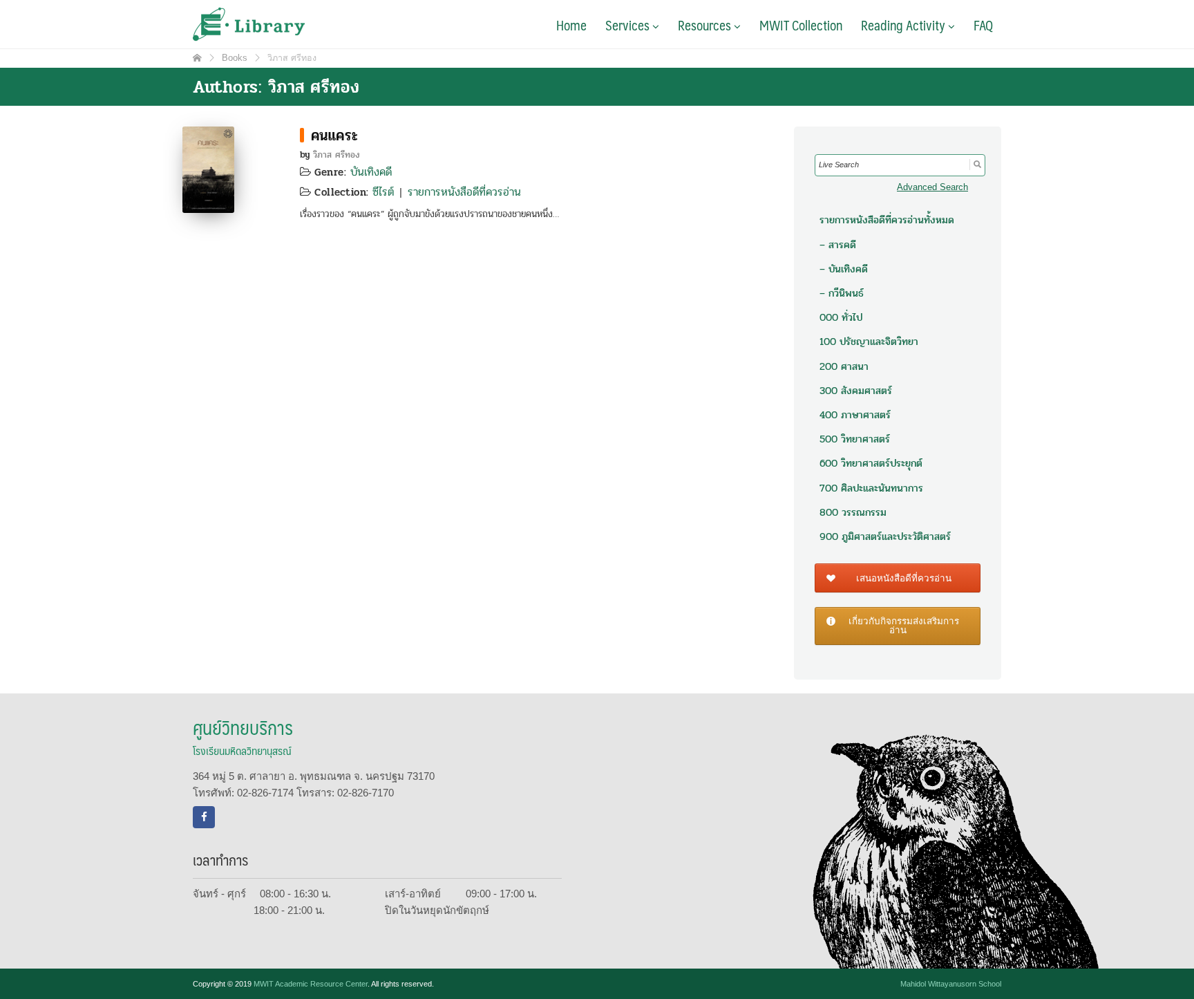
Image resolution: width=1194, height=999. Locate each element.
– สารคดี (837, 244)
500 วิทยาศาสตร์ (854, 439)
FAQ (983, 25)
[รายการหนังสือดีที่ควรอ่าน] (302, 135)
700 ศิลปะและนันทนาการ (871, 488)
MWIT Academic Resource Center (311, 984)
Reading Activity (904, 25)
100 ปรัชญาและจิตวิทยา (868, 341)
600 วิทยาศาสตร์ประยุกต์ (870, 463)
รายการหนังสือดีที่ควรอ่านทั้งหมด (886, 220)
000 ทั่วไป (840, 317)
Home (571, 25)
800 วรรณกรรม (853, 512)
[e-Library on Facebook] (204, 817)
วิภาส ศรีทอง (336, 155)
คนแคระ (335, 135)
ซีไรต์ (383, 191)
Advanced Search (932, 187)
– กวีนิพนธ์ (841, 293)
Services (628, 25)
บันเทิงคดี (371, 171)
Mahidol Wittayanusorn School (950, 984)
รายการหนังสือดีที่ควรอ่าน (464, 191)
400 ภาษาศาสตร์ (855, 415)
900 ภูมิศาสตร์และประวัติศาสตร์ (885, 536)
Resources (706, 25)
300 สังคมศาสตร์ (855, 390)
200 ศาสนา (844, 366)
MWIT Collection (800, 25)
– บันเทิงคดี (843, 269)
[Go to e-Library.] (197, 58)
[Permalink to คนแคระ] (208, 168)
